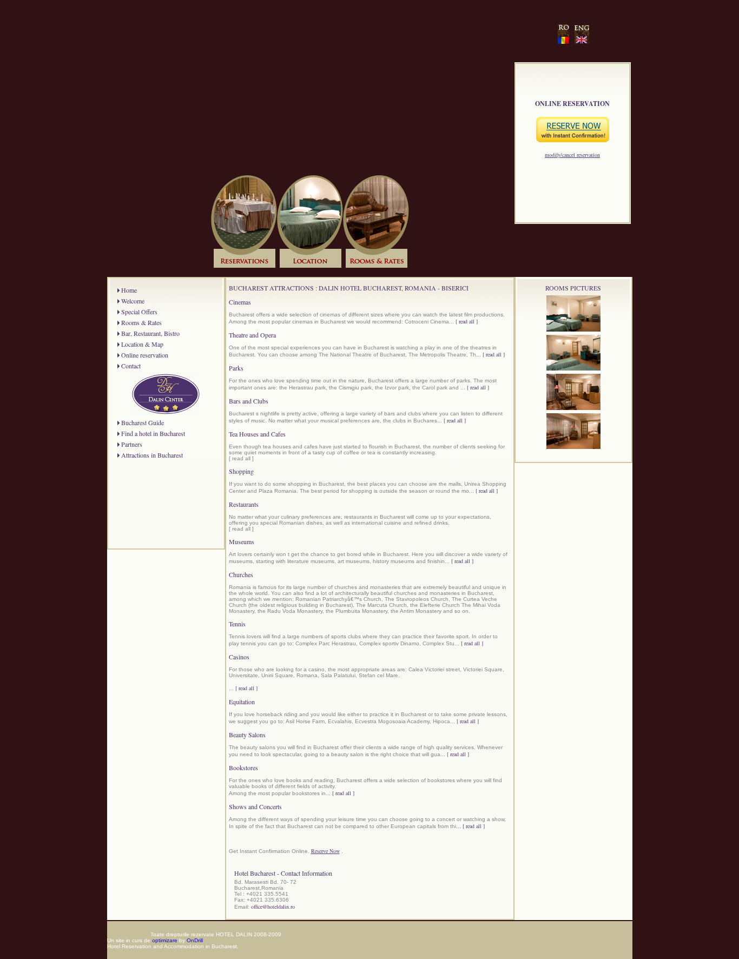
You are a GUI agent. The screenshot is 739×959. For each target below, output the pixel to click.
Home (129, 290)
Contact (131, 365)
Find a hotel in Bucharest (153, 433)
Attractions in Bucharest (152, 455)
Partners (131, 444)
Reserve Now (325, 851)
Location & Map (142, 344)
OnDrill (195, 940)
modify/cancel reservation (572, 154)
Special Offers (139, 311)
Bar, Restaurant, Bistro (150, 333)
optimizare (164, 940)
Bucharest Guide (142, 422)
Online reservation (144, 354)
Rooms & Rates (141, 322)
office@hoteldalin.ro (273, 906)
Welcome (132, 300)
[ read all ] (467, 321)
